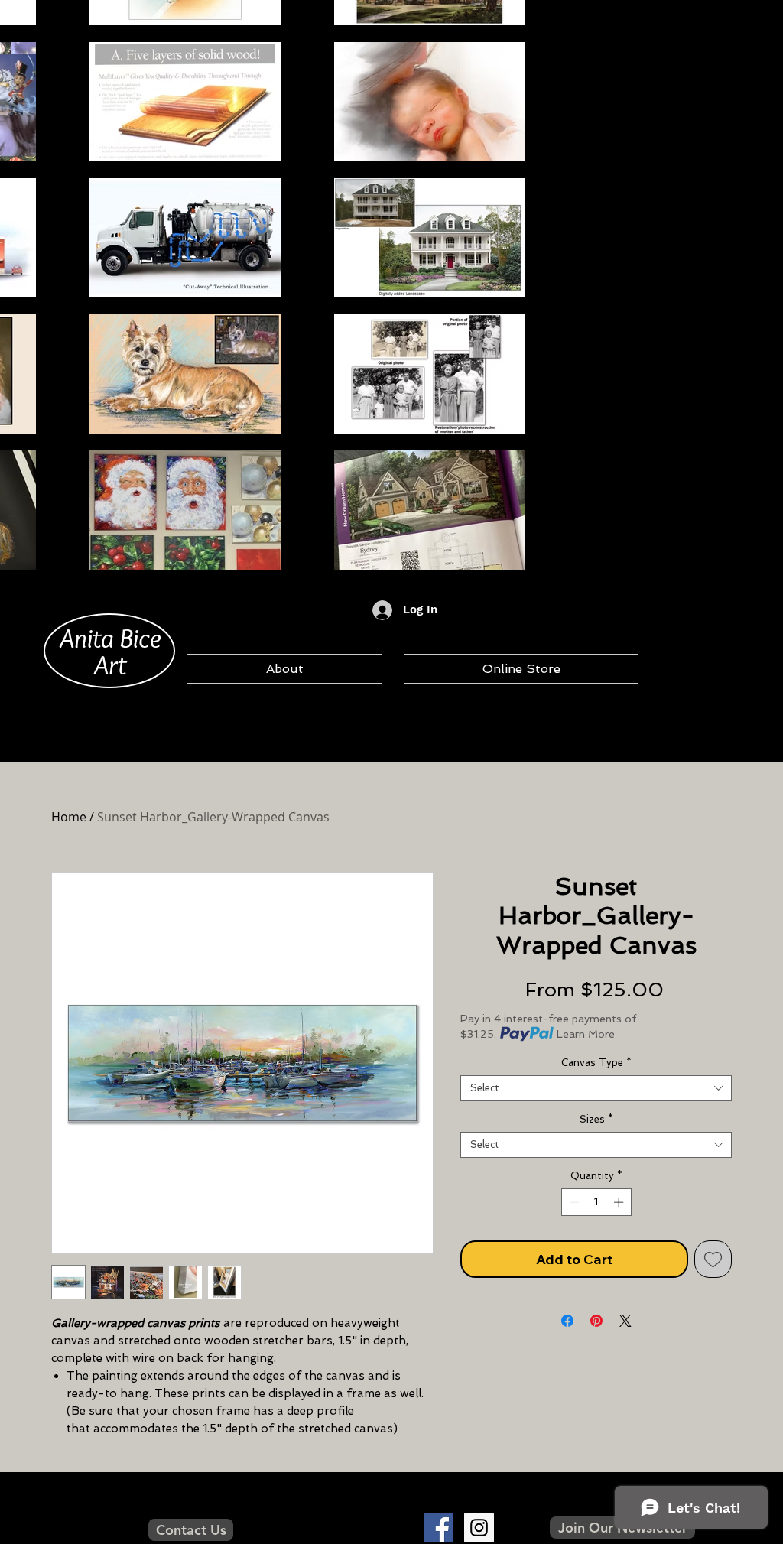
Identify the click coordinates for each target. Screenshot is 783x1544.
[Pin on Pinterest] (596, 1321)
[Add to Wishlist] (713, 1259)
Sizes (596, 1119)
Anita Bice (110, 638)
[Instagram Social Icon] (479, 1527)
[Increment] (620, 1202)
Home (68, 816)
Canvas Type (596, 1062)
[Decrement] (573, 1202)
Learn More (586, 1034)
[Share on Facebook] (567, 1321)
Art (110, 664)
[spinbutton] (596, 1202)
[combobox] (596, 1088)
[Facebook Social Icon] (438, 1527)
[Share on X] (625, 1321)
